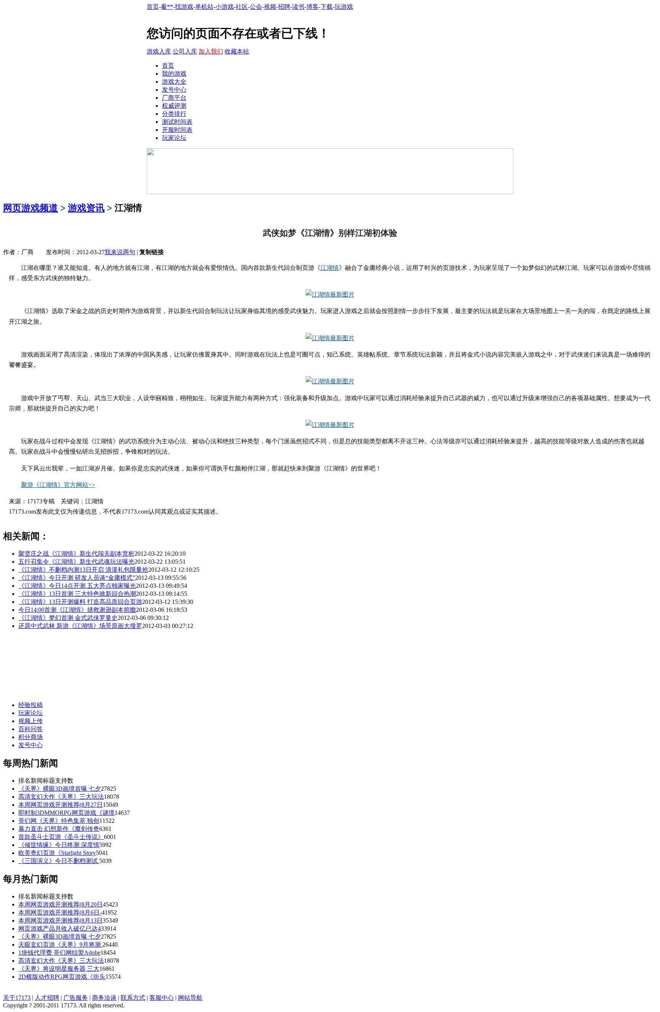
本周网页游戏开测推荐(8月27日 (60, 804)
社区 (242, 6)
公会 (256, 6)
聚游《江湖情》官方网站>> (58, 485)
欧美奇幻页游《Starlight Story (57, 853)
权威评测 (174, 105)
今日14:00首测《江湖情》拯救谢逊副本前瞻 (77, 610)
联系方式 (133, 997)
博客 (312, 6)
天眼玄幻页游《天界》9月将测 (60, 944)
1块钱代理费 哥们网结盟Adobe (59, 952)
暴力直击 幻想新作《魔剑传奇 (58, 828)
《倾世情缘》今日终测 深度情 (58, 845)
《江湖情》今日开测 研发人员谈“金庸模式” (76, 577)
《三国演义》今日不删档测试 (58, 861)
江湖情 (329, 267)
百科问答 (30, 729)
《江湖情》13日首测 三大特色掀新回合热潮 (77, 593)
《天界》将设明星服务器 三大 (58, 968)
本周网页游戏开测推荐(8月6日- (60, 912)
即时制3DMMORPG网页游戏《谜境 (66, 812)
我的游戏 (174, 73)
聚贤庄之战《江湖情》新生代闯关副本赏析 (76, 553)
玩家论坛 (174, 138)
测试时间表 (177, 121)
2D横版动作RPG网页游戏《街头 (61, 976)
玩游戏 (344, 6)
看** (167, 6)
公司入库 (185, 51)
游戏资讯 (86, 208)
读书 (298, 6)
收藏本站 (237, 51)
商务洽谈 (104, 997)
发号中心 (174, 89)
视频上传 (30, 721)
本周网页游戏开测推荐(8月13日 (60, 920)
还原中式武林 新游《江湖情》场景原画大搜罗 (80, 626)
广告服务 (75, 997)
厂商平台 (174, 97)
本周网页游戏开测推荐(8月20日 (60, 904)
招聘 (284, 6)
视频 (270, 6)
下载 (326, 6)
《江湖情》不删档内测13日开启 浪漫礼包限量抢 (83, 569)
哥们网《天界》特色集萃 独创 (58, 820)
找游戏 (184, 6)
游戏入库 (159, 51)
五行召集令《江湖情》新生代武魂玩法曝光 (76, 561)
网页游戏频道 (30, 208)
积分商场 (30, 737)
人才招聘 (47, 997)
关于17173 (17, 997)
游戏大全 (174, 81)
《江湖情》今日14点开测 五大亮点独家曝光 (77, 585)
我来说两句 (120, 252)
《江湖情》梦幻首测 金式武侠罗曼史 (68, 618)
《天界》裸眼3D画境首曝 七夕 (59, 788)
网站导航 (190, 997)
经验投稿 (30, 705)
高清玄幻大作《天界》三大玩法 (61, 796)
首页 (153, 6)
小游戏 (224, 6)
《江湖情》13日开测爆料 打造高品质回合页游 (80, 601)
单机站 (204, 6)
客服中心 (161, 997)
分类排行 (174, 113)
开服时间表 (177, 129)
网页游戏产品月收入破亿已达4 (59, 928)
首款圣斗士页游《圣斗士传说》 (61, 837)
